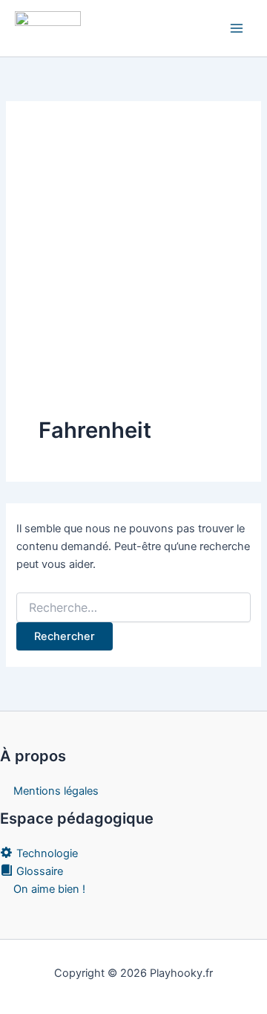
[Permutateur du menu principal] (236, 28)
